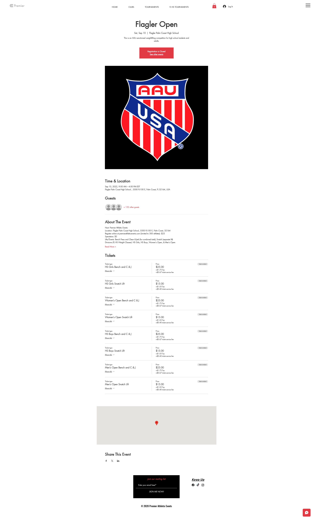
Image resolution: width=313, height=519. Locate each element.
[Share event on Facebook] (106, 461)
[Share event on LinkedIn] (118, 461)
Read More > (110, 246)
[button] (308, 5)
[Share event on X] (112, 461)
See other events (156, 54)
